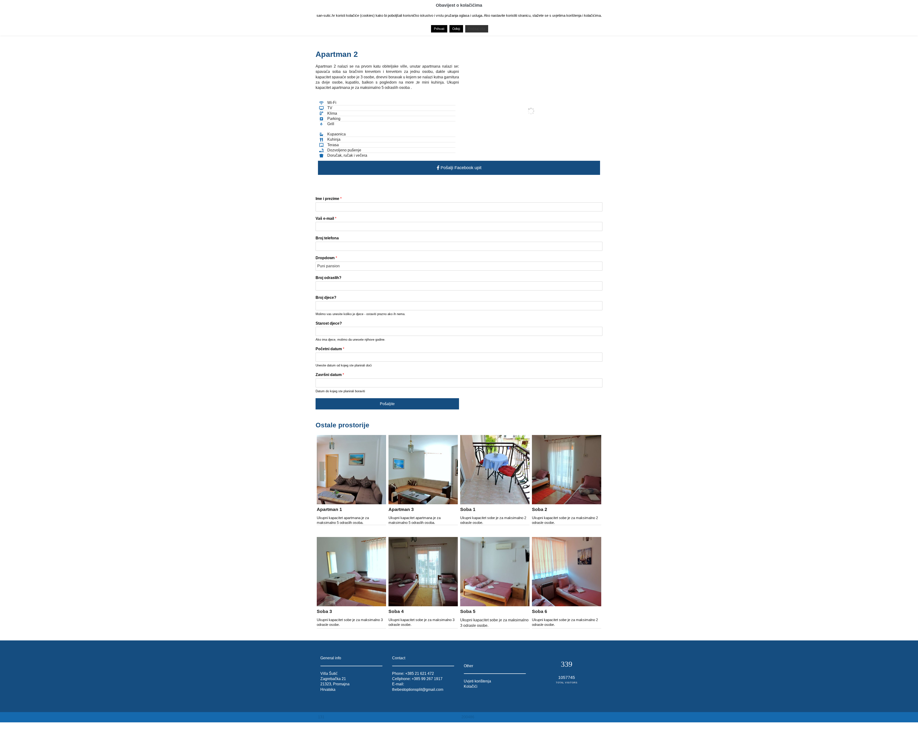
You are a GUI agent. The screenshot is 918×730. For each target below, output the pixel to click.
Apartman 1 (329, 509)
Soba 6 (539, 611)
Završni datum (330, 375)
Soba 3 (324, 611)
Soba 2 (539, 509)
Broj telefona (327, 238)
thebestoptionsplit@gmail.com (417, 689)
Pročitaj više (476, 29)
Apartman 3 (401, 509)
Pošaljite (387, 404)
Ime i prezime (329, 199)
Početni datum (330, 349)
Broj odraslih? (328, 278)
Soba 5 (467, 611)
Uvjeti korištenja (477, 681)
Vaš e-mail (326, 218)
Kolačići (470, 686)
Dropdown (326, 258)
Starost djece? (329, 323)
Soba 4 (396, 611)
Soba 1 (467, 509)
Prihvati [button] (439, 29)
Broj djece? (326, 297)
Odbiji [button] (456, 29)
